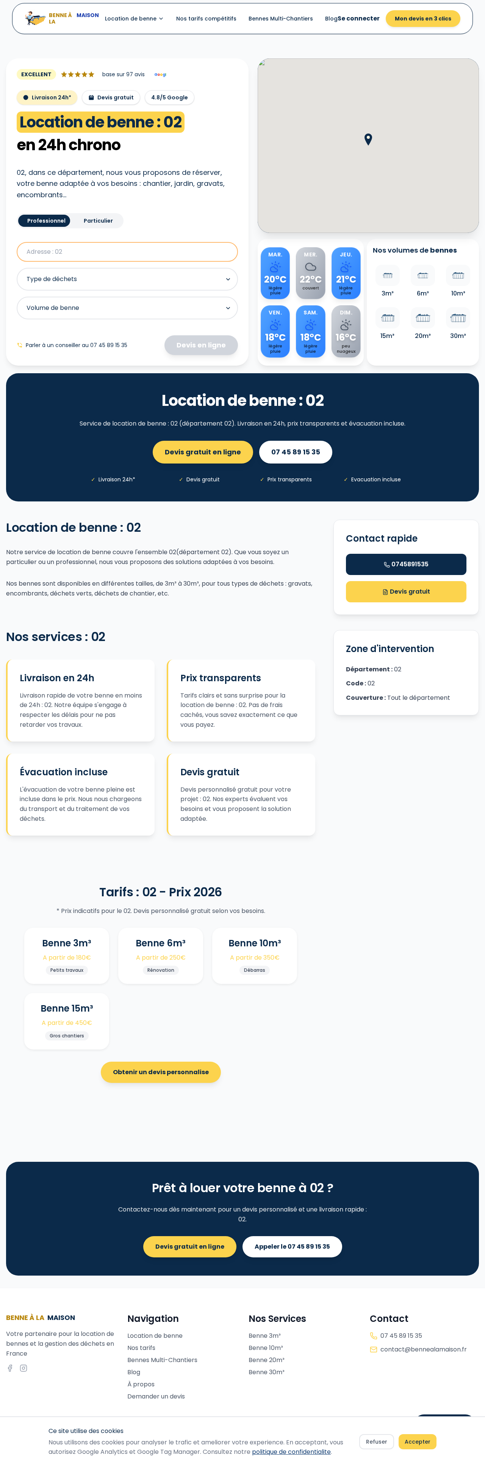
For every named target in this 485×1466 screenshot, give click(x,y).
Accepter (417, 1442)
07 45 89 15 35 (295, 452)
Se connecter (359, 18)
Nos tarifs (141, 1347)
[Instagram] (23, 1368)
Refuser (376, 1442)
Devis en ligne (201, 345)
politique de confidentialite (291, 1451)
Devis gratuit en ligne (203, 452)
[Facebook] (10, 1368)
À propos (141, 1384)
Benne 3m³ (265, 1335)
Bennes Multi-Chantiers (281, 18)
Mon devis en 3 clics (423, 18)
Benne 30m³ (267, 1372)
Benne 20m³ (267, 1360)
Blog (331, 18)
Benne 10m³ (266, 1347)
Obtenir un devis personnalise (161, 1072)
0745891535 (410, 564)
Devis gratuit (409, 591)
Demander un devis (156, 1396)
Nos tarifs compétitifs (206, 18)
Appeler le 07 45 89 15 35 (292, 1246)
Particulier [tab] (98, 221)
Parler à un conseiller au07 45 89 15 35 (76, 345)
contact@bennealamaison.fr (423, 1349)
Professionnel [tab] (46, 221)
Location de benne (130, 18)
